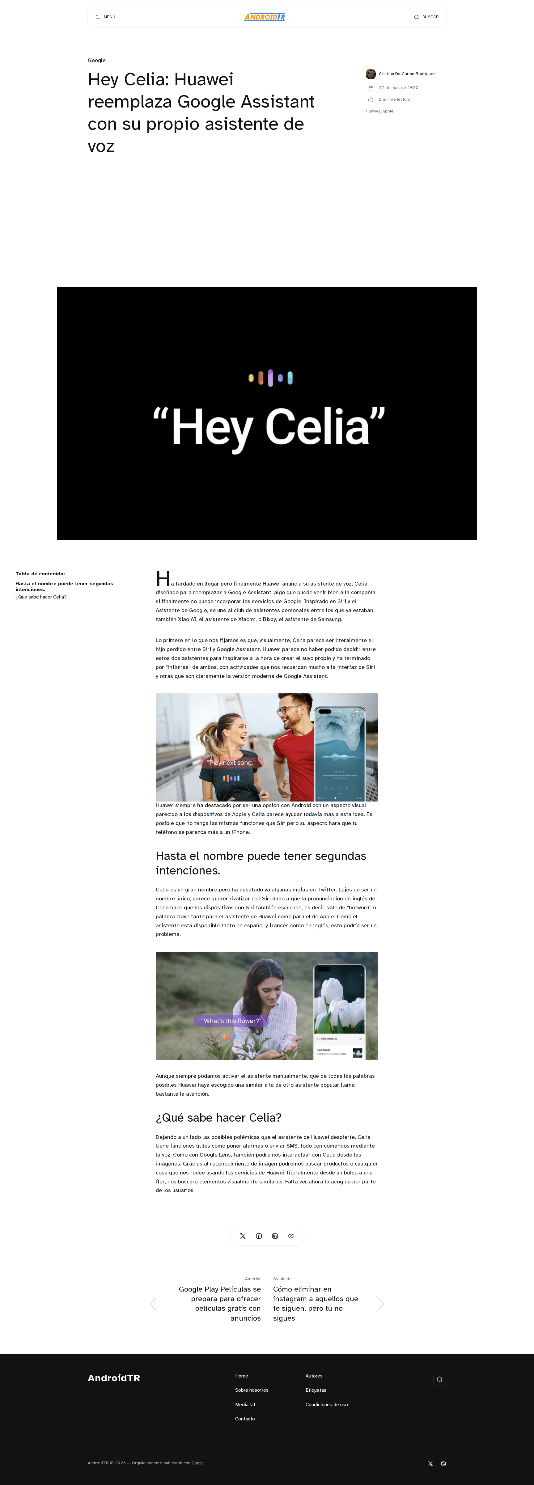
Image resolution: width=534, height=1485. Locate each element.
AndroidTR (114, 1378)
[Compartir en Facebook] (259, 1236)
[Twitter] (430, 1463)
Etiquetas (316, 1390)
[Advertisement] (267, 240)
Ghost (197, 1463)
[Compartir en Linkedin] (275, 1236)
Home (241, 1376)
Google (97, 61)
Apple (387, 111)
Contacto (245, 1419)
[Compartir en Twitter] (243, 1236)
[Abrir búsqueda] (439, 1379)
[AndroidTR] (265, 17)
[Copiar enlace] (291, 1236)
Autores (314, 1376)
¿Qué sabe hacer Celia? (41, 597)
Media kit (245, 1404)
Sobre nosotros (252, 1390)
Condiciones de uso (327, 1404)
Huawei (373, 111)
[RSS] (443, 1463)
